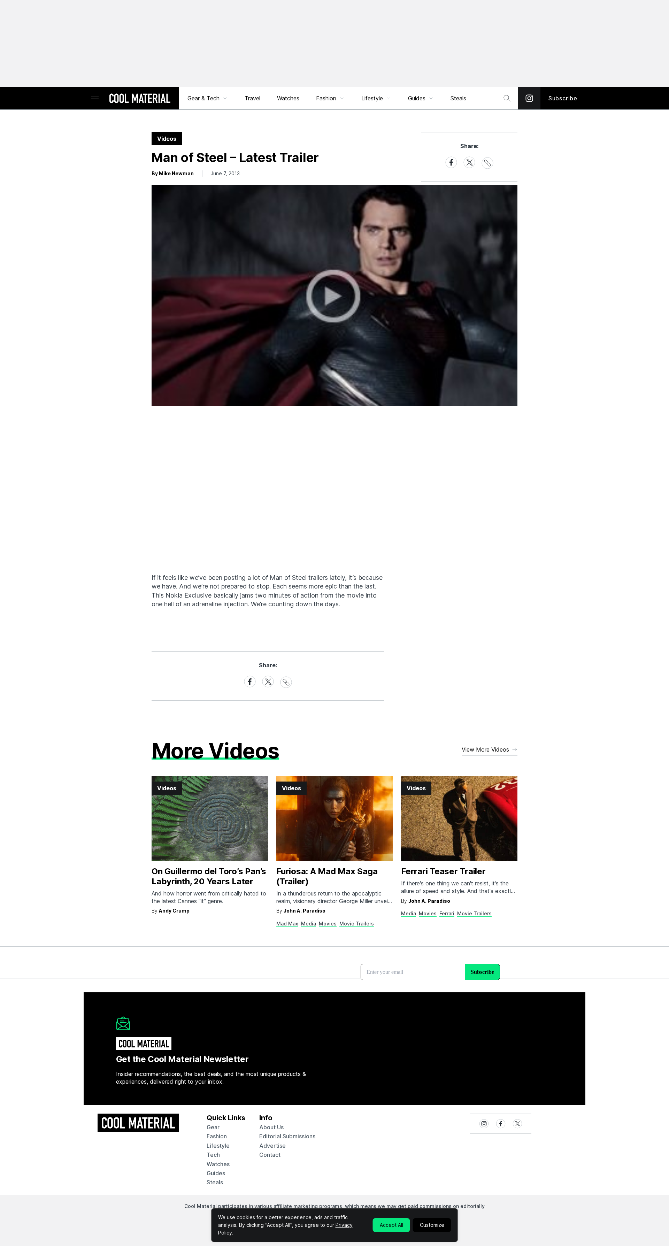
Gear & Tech (203, 98)
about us (271, 1127)
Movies (328, 923)
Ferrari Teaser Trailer (443, 871)
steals (458, 98)
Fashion (326, 98)
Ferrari (446, 913)
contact (269, 1154)
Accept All (391, 1225)
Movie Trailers (356, 923)
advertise (272, 1145)
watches (218, 1164)
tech (213, 1154)
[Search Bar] (507, 98)
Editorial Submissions (287, 1136)
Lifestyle (372, 98)
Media (308, 923)
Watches (288, 98)
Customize (432, 1225)
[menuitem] (207, 98)
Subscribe (562, 98)
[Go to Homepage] (140, 99)
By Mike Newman (173, 173)
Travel (252, 98)
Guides (416, 98)
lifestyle (218, 1145)
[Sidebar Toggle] (94, 98)
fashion (217, 1136)
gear (213, 1127)
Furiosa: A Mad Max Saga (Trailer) (326, 876)
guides (216, 1173)
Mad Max (287, 923)
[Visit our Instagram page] (529, 98)
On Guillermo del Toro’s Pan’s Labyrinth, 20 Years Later (209, 876)
